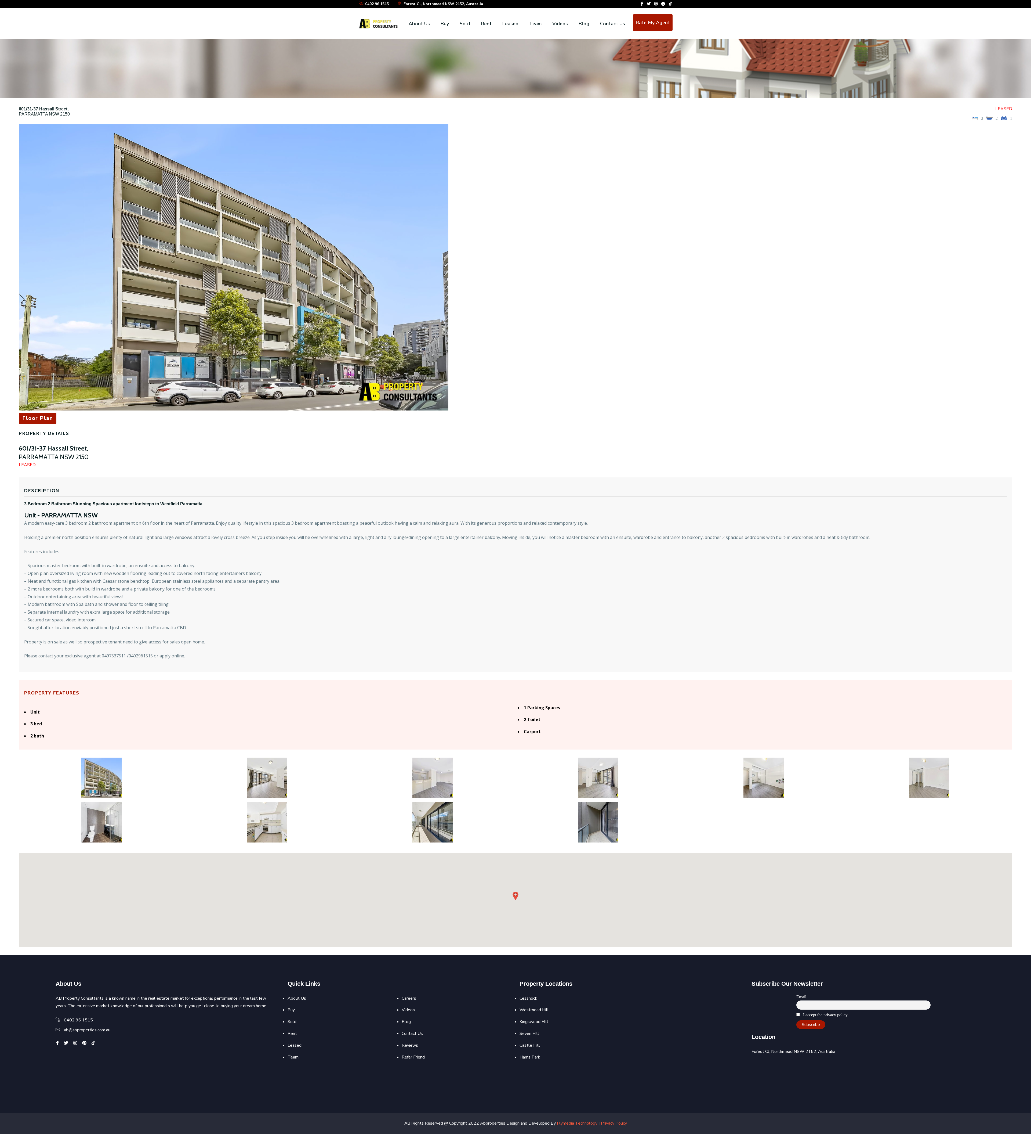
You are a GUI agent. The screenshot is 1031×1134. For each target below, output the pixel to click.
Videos (560, 23)
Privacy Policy (614, 1123)
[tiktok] (670, 3)
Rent (486, 23)
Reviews (410, 1045)
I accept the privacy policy (825, 1015)
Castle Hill (530, 1045)
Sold (465, 23)
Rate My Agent (653, 22)
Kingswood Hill (534, 1022)
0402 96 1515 (376, 3)
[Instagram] (656, 3)
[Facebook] (642, 3)
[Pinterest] (663, 3)
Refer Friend (413, 1057)
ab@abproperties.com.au (87, 1030)
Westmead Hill (534, 1010)
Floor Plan (37, 418)
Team (535, 23)
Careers (409, 998)
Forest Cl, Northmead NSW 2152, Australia (442, 3)
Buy (445, 23)
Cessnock (528, 998)
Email (801, 997)
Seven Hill (529, 1033)
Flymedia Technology (577, 1123)
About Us (419, 23)
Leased (510, 23)
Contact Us (612, 23)
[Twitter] (648, 3)
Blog (584, 23)
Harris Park (530, 1057)
